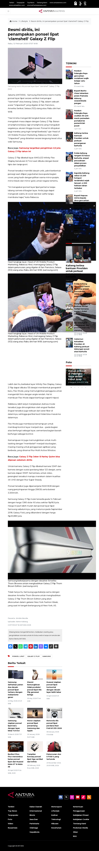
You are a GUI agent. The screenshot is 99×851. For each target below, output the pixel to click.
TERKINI (71, 63)
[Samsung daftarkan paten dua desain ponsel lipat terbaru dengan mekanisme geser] (16, 674)
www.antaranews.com (58, 3)
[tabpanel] (78, 377)
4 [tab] (82, 387)
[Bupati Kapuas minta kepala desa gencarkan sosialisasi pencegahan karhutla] (69, 199)
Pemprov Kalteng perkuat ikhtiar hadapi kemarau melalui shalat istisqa (82, 309)
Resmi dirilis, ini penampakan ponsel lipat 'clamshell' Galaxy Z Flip (60, 21)
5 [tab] (86, 387)
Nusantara (12, 828)
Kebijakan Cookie (81, 819)
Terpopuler (21, 3)
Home (15, 21)
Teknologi (56, 819)
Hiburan (54, 824)
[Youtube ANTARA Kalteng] (75, 4)
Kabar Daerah (36, 807)
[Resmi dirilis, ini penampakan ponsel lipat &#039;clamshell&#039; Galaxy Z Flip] (78, 254)
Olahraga (34, 828)
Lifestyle (24, 21)
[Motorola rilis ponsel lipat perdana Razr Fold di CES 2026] (54, 713)
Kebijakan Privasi (80, 815)
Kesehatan (56, 828)
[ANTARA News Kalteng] (52, 11)
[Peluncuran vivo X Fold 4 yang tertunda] (54, 746)
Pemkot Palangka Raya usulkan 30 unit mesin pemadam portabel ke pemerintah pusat (81, 118)
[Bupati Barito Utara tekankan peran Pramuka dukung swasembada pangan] (69, 94)
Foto (69, 362)
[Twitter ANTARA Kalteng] (80, 2)
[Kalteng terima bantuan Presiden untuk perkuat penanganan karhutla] (69, 137)
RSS (75, 836)
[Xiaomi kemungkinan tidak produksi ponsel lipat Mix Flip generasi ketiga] (35, 674)
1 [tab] (71, 387)
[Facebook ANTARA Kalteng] (75, 2)
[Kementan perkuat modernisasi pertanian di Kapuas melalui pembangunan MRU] (69, 219)
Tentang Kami (42, 3)
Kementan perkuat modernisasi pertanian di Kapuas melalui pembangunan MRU (81, 223)
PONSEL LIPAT (18, 656)
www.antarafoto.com (17, 5)
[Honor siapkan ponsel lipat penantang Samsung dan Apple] (35, 713)
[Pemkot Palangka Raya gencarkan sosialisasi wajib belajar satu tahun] (69, 74)
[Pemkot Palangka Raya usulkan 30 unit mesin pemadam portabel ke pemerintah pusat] (69, 114)
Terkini (11, 3)
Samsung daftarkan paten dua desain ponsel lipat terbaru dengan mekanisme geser (15, 689)
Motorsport (56, 807)
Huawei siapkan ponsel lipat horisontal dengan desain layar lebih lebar (53, 687)
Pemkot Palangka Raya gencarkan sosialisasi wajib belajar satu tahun (81, 77)
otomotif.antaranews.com (36, 5)
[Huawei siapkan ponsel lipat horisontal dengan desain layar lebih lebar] (54, 674)
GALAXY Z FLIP (33, 656)
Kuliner (54, 815)
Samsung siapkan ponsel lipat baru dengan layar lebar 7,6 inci (15, 726)
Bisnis (32, 815)
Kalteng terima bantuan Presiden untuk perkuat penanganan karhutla (77, 271)
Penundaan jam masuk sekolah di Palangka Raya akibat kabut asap (77, 374)
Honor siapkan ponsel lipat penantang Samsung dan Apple (33, 726)
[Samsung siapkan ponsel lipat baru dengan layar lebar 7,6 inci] (16, 713)
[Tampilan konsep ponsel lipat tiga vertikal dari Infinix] (35, 746)
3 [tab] (78, 387)
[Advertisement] (35, 363)
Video (10, 824)
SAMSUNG (46, 656)
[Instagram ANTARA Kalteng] (85, 2)
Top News (30, 3)
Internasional (36, 811)
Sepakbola (34, 832)
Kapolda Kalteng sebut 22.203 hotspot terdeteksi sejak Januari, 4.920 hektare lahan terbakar (81, 180)
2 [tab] (75, 387)
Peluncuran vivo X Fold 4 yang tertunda (53, 756)
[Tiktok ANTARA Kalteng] (80, 4)
